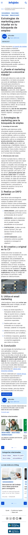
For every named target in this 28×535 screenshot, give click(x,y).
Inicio (2, 9)
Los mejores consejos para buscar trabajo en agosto (11, 438)
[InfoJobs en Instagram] (7, 518)
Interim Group (21, 374)
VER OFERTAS (6, 394)
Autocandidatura (6, 13)
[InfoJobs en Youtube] (20, 518)
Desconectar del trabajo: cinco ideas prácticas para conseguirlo (11, 486)
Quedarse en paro (7, 434)
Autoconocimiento (8, 482)
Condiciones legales (16, 510)
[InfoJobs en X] (17, 518)
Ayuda (7, 510)
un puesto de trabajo (20, 46)
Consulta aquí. (5, 412)
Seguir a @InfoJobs (14, 37)
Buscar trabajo (15, 13)
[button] (2, 447)
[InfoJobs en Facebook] (14, 518)
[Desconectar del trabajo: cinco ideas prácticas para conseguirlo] (11, 479)
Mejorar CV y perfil (14, 15)
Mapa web (15, 512)
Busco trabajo (5, 15)
